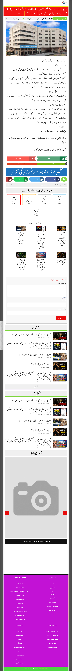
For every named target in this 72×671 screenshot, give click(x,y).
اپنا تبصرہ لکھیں (62, 283)
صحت (19, 639)
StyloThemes (44, 668)
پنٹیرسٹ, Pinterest (52, 647)
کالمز (52, 591)
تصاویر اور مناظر (52, 602)
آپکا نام (64, 300)
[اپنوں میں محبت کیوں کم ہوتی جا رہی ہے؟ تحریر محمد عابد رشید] (60, 356)
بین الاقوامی (9, 9)
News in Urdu (20, 587)
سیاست (58, 13)
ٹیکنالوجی (52, 587)
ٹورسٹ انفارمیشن (31, 13)
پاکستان (51, 13)
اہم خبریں (57, 9)
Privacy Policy (20, 599)
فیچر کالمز (52, 594)
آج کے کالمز (52, 598)
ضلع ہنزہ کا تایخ (19, 663)
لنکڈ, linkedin (52, 643)
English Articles (19, 615)
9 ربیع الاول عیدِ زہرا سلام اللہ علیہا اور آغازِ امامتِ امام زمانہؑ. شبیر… (21, 264)
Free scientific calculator (20, 611)
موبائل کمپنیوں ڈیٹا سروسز (19, 647)
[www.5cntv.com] (64, 3)
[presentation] (65, 513)
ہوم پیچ (65, 9)
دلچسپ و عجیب (19, 635)
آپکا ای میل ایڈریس (61, 308)
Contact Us (20, 603)
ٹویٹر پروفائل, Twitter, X (52, 639)
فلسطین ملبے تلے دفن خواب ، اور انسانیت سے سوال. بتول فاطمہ (31, 334)
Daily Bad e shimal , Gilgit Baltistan (36, 565)
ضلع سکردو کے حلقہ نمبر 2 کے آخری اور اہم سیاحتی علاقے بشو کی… (41, 264)
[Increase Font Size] (11, 185)
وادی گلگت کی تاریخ (19, 659)
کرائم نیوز (20, 13)
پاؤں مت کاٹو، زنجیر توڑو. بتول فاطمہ (61, 262)
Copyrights (20, 607)
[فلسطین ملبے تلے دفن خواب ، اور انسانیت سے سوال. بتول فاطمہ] (60, 336)
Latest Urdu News (20, 583)
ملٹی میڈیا (20, 643)
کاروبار (19, 651)
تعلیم (65, 13)
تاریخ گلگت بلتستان (45, 9)
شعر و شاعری (42, 13)
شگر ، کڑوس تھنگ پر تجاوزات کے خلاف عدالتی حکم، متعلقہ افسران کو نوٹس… (41, 240)
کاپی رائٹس (19, 631)
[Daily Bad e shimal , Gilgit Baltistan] (36, 510)
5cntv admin (53, 185)
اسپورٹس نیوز (22, 9)
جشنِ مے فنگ (52, 610)
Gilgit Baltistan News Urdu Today (19, 591)
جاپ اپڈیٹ (32, 9)
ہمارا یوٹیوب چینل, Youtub (52, 631)
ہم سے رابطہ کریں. (20, 655)
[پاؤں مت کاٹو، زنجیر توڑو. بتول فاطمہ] (60, 366)
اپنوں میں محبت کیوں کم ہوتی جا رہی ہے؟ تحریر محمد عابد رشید (21, 238)
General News (20, 595)
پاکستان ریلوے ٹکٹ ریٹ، (52, 606)
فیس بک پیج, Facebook (52, 635)
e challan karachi (20, 619)
